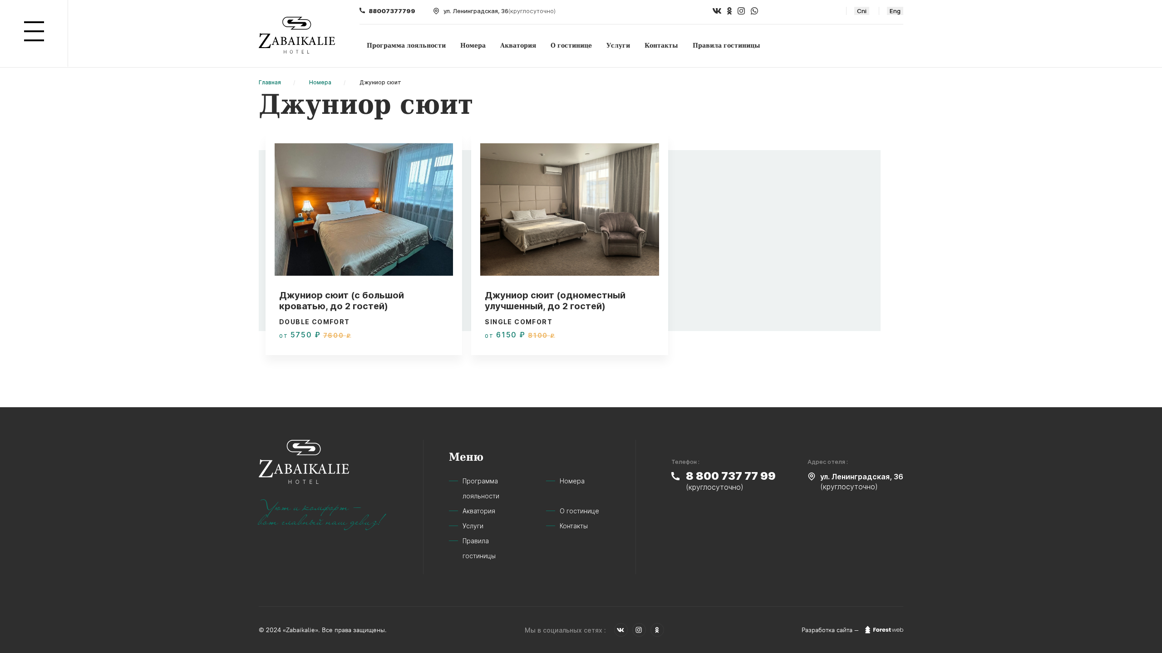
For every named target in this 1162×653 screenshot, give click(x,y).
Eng (895, 11)
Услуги (618, 45)
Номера (473, 45)
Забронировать (405, 343)
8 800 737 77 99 (731, 475)
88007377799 (392, 11)
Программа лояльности (406, 45)
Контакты (661, 45)
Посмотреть (322, 343)
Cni (862, 11)
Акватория (518, 45)
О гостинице (571, 45)
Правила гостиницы (726, 45)
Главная (270, 82)
